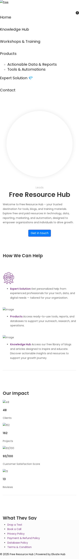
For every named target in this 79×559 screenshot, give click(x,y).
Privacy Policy (16, 534)
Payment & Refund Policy (23, 538)
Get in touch (40, 233)
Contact (7, 90)
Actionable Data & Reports (32, 64)
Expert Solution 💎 (16, 78)
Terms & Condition (19, 547)
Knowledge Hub (14, 29)
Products (8, 53)
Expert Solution (20, 289)
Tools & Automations (26, 69)
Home (5, 17)
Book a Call (14, 529)
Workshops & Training (20, 41)
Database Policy (17, 543)
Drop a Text (14, 525)
